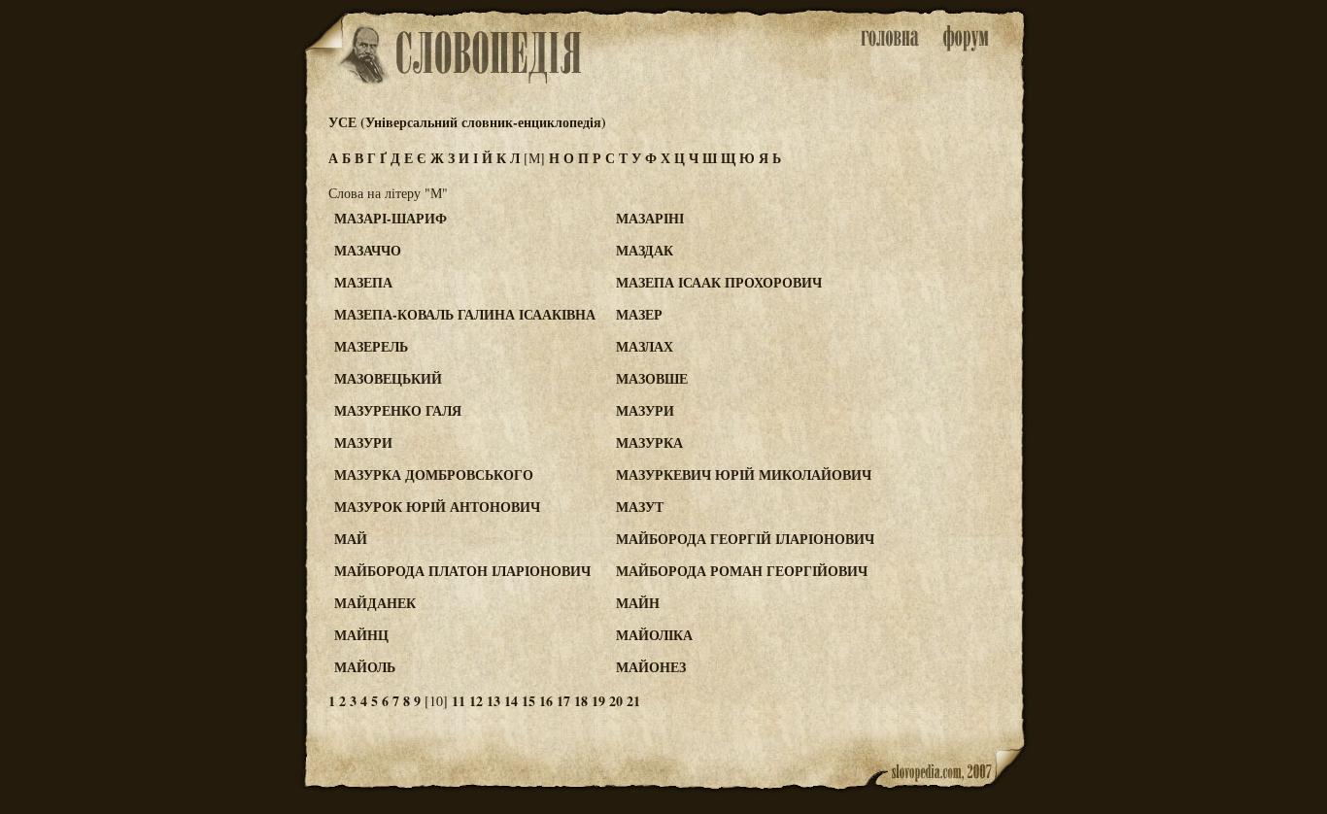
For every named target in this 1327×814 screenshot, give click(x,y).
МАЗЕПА (363, 282)
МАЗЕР (639, 314)
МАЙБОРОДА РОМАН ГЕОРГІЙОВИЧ (742, 570)
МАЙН (638, 603)
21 (633, 701)
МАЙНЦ (361, 635)
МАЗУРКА (649, 442)
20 (616, 701)
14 (511, 701)
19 (598, 701)
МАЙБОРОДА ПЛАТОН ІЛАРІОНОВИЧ (462, 570)
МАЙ (350, 538)
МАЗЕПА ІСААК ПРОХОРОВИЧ (719, 282)
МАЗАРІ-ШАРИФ (390, 218)
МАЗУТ (640, 506)
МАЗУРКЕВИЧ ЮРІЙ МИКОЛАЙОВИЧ (743, 474)
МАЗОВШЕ (652, 378)
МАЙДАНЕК (375, 603)
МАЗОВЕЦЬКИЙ (388, 378)
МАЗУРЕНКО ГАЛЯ (397, 410)
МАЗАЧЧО (367, 250)
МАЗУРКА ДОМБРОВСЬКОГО (433, 474)
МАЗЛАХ (644, 346)
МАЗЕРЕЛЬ (371, 346)
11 (458, 701)
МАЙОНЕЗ (651, 667)
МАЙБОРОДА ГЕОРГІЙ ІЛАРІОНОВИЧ (745, 538)
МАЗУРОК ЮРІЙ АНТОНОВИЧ (437, 506)
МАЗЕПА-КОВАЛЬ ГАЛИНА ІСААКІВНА (464, 314)
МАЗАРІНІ (650, 218)
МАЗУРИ (645, 410)
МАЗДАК (644, 250)
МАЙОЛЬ (364, 667)
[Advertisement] (948, 292)
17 (563, 701)
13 (493, 701)
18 (581, 701)
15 (528, 701)
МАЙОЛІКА (654, 635)
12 (476, 701)
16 (546, 701)
